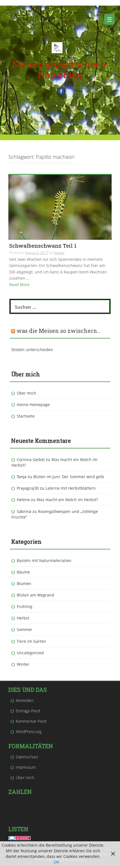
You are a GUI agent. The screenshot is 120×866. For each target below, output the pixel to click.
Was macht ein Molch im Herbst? (67, 499)
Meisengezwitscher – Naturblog (60, 69)
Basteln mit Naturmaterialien (44, 560)
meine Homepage (33, 404)
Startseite (26, 416)
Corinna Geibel (31, 459)
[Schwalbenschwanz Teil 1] (60, 206)
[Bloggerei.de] (19, 837)
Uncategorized (30, 652)
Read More (19, 284)
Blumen (24, 583)
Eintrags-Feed (28, 710)
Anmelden (24, 700)
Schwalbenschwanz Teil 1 (42, 245)
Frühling (24, 606)
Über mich (26, 393)
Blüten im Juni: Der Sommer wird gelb (68, 476)
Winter (23, 664)
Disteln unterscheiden (32, 349)
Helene (58, 252)
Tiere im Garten (31, 641)
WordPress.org (28, 731)
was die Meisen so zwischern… (58, 330)
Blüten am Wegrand (35, 595)
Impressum (26, 767)
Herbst (23, 618)
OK (56, 862)
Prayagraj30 (28, 488)
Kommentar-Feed (31, 721)
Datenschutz (27, 756)
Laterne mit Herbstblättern (70, 488)
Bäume (23, 572)
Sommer (24, 629)
